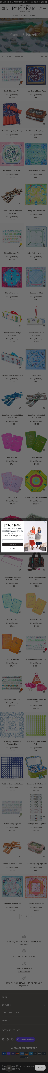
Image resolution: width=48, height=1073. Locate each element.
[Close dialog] (45, 522)
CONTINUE (13, 544)
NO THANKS (12, 548)
